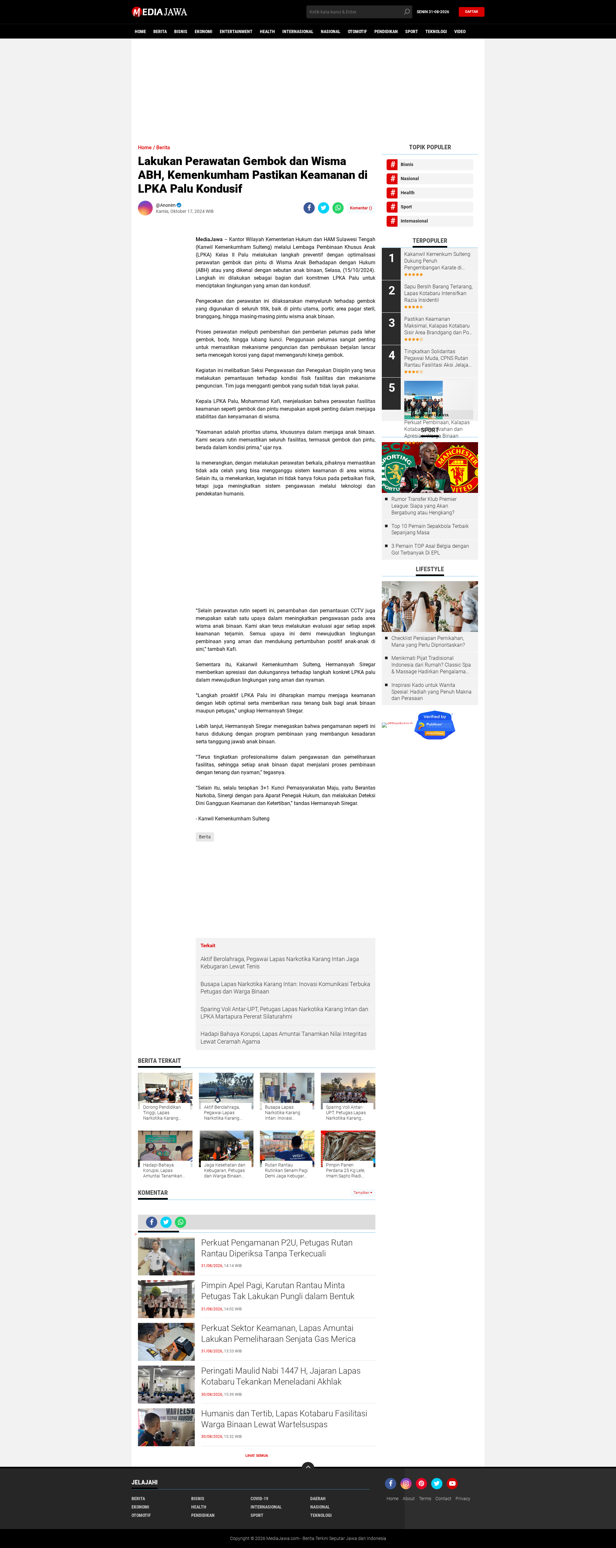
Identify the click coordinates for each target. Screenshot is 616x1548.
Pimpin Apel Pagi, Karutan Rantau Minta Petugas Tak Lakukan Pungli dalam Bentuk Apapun (278, 1296)
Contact (443, 1498)
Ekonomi (203, 31)
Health (267, 31)
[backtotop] (308, 1468)
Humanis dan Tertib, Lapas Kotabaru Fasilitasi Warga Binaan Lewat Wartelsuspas (284, 1419)
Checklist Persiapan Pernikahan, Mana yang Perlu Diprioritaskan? (428, 641)
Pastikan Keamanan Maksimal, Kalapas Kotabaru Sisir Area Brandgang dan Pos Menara (438, 326)
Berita (160, 31)
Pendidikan (386, 31)
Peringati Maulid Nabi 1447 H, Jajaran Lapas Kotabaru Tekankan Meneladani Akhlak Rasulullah (281, 1381)
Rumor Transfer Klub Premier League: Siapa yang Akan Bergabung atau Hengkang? (424, 506)
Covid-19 (259, 1498)
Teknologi (436, 31)
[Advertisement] (308, 88)
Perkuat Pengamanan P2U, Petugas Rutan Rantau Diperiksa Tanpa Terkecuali (277, 1248)
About (409, 1498)
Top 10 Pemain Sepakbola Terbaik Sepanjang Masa (430, 529)
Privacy (463, 1498)
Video (460, 31)
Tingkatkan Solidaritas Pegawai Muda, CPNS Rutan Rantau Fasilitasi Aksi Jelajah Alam (437, 358)
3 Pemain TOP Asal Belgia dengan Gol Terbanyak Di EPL (430, 549)
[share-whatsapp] (338, 208)
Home (140, 31)
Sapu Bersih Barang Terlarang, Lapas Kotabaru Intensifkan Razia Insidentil (438, 293)
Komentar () (361, 208)
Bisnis (180, 31)
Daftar (471, 12)
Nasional (330, 31)
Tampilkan (362, 1193)
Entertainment (236, 31)
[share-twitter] (323, 208)
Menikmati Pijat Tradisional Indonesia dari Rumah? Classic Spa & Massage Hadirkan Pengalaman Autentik (431, 665)
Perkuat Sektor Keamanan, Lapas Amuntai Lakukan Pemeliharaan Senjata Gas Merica (278, 1333)
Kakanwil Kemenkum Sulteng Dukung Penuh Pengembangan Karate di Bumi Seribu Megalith (437, 261)
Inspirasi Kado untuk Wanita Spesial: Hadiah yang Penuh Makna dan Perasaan (431, 692)
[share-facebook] (309, 208)
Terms (425, 1498)
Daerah (318, 1498)
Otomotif (357, 31)
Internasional (297, 31)
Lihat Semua (256, 1456)
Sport (411, 31)
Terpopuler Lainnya (430, 415)
